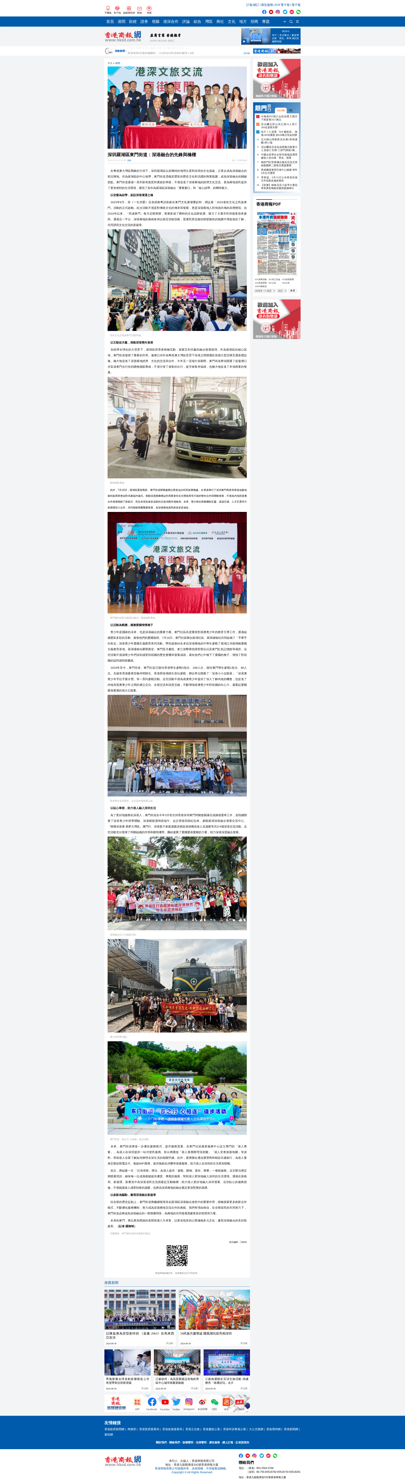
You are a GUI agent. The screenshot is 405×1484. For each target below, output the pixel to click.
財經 (133, 21)
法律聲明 (201, 1442)
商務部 (132, 1429)
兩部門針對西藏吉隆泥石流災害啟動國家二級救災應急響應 (279, 164)
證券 (144, 21)
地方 (243, 21)
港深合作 (170, 21)
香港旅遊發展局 (172, 1429)
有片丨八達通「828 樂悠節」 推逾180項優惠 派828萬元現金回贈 (279, 133)
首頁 (110, 21)
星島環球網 (273, 1429)
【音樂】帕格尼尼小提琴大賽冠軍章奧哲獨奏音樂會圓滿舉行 (279, 187)
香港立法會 (192, 1429)
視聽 (155, 21)
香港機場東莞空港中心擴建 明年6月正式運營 (279, 171)
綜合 (197, 21)
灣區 (209, 21)
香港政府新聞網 (114, 1429)
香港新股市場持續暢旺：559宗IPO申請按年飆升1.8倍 (189, 51)
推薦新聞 (111, 1283)
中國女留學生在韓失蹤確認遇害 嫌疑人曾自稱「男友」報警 (279, 156)
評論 (186, 21)
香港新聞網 (291, 1429)
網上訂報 (227, 1442)
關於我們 (161, 1442)
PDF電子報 (282, 4)
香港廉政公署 (211, 1429)
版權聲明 (188, 1442)
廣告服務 (267, 4)
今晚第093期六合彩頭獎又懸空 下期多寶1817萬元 (279, 118)
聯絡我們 (174, 1442)
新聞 (117, 63)
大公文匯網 (256, 1429)
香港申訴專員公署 (234, 1429)
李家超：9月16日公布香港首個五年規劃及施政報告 (279, 179)
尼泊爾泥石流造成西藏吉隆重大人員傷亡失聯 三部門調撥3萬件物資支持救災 (279, 149)
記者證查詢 (242, 1442)
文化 (231, 21)
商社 (220, 21)
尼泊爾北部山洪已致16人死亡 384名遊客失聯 (279, 126)
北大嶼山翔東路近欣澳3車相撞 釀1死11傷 (279, 141)
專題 (266, 21)
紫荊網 (108, 1434)
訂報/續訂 (252, 4)
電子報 (296, 4)
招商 (254, 21)
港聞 (121, 21)
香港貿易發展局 (149, 1429)
